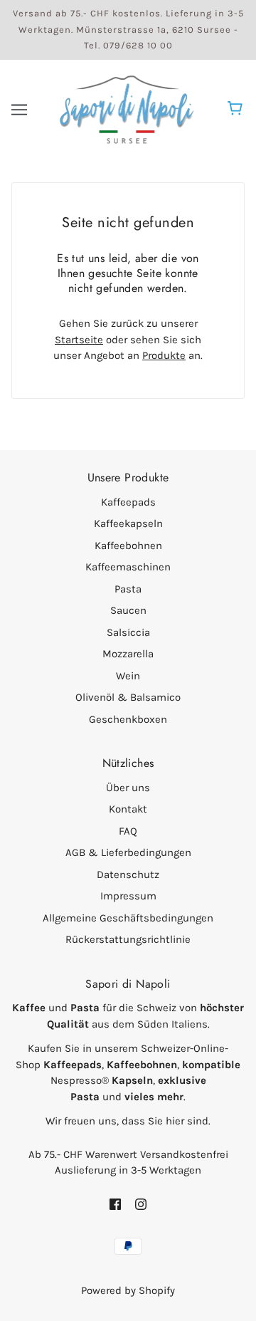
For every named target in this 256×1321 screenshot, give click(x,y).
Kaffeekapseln (128, 523)
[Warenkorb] (237, 110)
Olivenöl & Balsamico (128, 697)
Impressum (128, 895)
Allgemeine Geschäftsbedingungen (128, 918)
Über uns (128, 787)
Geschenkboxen (128, 719)
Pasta (128, 589)
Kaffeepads (128, 502)
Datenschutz (128, 874)
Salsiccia (128, 632)
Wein (128, 675)
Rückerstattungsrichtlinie (128, 939)
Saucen (128, 610)
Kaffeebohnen (128, 545)
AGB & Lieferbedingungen (128, 852)
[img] (115, 1204)
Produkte (164, 355)
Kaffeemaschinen (128, 566)
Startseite (79, 339)
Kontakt (128, 809)
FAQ (128, 831)
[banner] (126, 108)
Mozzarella (128, 653)
